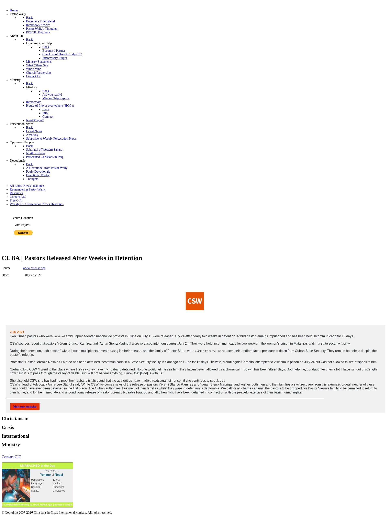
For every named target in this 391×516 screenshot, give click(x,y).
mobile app (46, 504)
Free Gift (15, 200)
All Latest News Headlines (27, 185)
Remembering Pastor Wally (27, 189)
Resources (16, 193)
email (36, 504)
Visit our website (24, 406)
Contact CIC (18, 196)
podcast (57, 504)
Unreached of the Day (17, 504)
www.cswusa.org (34, 268)
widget (68, 504)
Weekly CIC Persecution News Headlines (37, 204)
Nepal (59, 474)
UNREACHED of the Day (37, 465)
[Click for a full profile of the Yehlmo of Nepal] (16, 501)
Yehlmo (45, 474)
